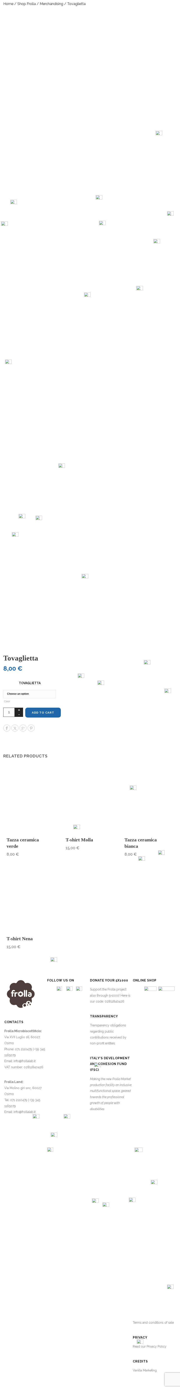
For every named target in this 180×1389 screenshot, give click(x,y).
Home (8, 4)
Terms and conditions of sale (153, 1322)
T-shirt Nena (20, 938)
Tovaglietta (30, 683)
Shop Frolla (26, 4)
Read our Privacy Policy (149, 1346)
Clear (7, 701)
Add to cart (43, 712)
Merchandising (51, 4)
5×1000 (114, 995)
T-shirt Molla (79, 839)
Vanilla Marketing (145, 1370)
